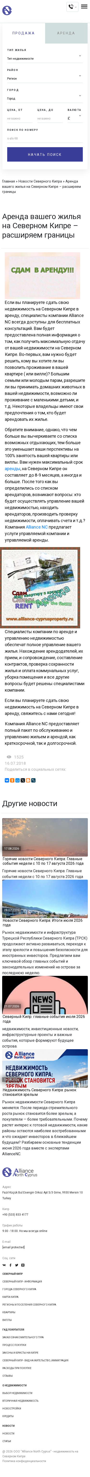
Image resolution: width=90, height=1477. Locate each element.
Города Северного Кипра (19, 1289)
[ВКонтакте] (7, 780)
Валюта (74, 110)
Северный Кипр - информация (22, 1281)
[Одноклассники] (12, 780)
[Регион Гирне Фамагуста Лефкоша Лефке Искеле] (45, 79)
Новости (8, 1433)
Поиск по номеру (22, 130)
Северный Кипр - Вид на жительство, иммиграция (35, 1360)
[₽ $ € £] (75, 118)
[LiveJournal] (33, 780)
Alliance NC (37, 527)
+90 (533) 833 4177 (15, 1214)
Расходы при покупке (16, 1368)
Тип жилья (16, 50)
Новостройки (11, 1408)
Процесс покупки (14, 1345)
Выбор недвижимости (17, 1393)
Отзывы (7, 1376)
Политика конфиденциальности (24, 1461)
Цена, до (45, 110)
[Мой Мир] (17, 780)
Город (13, 90)
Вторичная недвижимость (20, 1401)
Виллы (7, 1320)
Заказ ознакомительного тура (23, 1337)
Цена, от (15, 110)
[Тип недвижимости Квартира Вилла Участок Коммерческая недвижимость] (45, 59)
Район (12, 70)
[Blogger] (28, 780)
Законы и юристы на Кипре (20, 1352)
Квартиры (8, 1312)
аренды (12, 468)
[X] (23, 780)
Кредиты (8, 1416)
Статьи (6, 1441)
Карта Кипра (10, 1297)
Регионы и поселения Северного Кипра (29, 1304)
